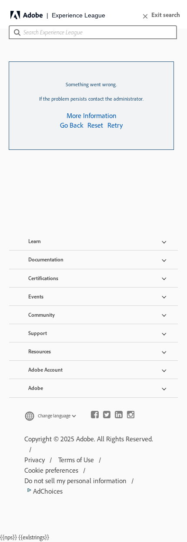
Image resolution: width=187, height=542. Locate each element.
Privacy (34, 459)
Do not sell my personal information (75, 480)
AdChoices (47, 491)
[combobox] (93, 32)
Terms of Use (76, 459)
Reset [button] (95, 125)
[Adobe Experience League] (59, 15)
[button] (17, 35)
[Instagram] (131, 415)
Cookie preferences (51, 470)
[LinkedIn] (119, 415)
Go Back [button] (71, 125)
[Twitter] (107, 415)
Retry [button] (115, 125)
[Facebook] (95, 415)
